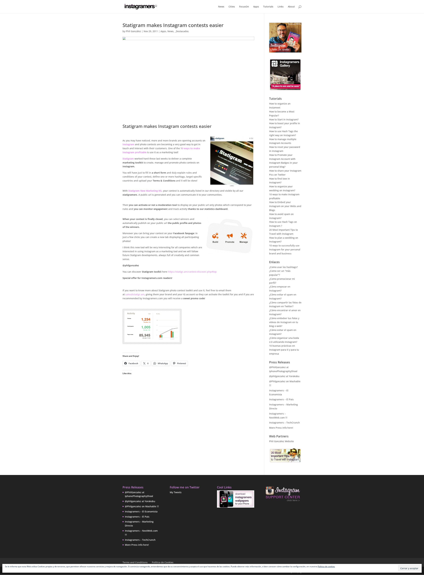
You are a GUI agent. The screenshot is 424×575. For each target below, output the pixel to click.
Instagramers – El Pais (281, 399)
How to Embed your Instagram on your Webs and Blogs (285, 206)
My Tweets (176, 492)
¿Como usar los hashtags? (283, 267)
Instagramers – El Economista (141, 511)
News (221, 6)
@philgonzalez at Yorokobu (284, 376)
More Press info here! (281, 427)
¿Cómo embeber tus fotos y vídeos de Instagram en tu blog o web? (284, 322)
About (291, 6)
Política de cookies (326, 566)
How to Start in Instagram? (283, 119)
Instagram (129, 144)
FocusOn (244, 6)
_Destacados (182, 31)
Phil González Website (281, 441)
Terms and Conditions (135, 562)
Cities (232, 6)
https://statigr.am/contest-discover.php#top (192, 271)
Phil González (133, 31)
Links (281, 6)
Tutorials (268, 6)
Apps (256, 6)
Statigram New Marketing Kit (145, 190)
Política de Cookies (162, 562)
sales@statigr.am (134, 294)
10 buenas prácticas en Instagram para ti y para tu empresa (284, 349)
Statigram (128, 158)
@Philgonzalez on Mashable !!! (142, 506)
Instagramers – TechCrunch (284, 422)
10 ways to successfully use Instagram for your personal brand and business (284, 249)
